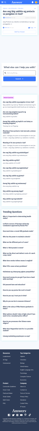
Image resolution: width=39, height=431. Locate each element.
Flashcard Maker (8, 393)
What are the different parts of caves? (15, 242)
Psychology (23, 373)
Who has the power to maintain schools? (16, 237)
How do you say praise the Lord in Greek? (17, 290)
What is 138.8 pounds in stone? (13, 248)
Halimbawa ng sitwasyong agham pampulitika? (19, 272)
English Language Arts (26, 370)
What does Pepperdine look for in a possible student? (18, 330)
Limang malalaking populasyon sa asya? (16, 336)
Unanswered (6, 363)
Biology (22, 363)
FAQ (4, 403)
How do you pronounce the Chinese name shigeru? (17, 322)
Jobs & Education (13, 8)
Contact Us (23, 390)
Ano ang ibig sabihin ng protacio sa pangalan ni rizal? (19, 12)
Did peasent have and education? (14, 285)
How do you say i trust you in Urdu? (15, 296)
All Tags (5, 360)
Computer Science (25, 376)
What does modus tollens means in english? (17, 261)
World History (24, 366)
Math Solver (6, 400)
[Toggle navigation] (2, 2)
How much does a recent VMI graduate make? (18, 231)
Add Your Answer (19, 32)
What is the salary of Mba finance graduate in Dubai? (18, 308)
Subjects (5, 8)
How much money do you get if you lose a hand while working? (19, 278)
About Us (23, 386)
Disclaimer (23, 400)
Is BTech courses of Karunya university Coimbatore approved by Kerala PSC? (16, 225)
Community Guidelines (9, 386)
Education (20, 8)
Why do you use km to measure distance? (17, 301)
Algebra (22, 356)
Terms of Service (25, 393)
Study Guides (7, 396)
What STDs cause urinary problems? (15, 266)
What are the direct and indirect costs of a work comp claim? (19, 254)
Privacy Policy (24, 396)
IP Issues (22, 407)
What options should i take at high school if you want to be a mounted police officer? (19, 315)
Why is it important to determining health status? (17, 217)
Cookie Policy (24, 403)
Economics (23, 380)
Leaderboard (6, 356)
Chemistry (23, 360)
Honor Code (6, 390)
